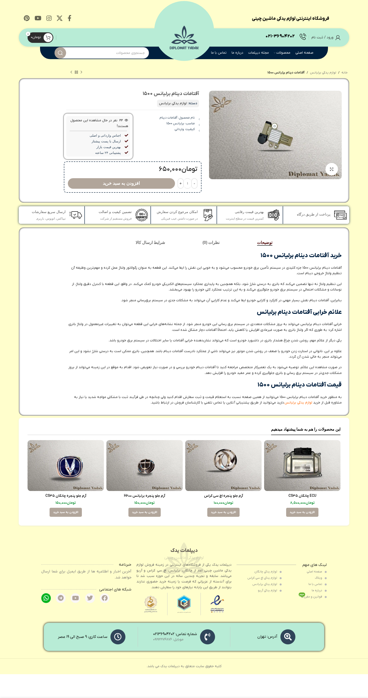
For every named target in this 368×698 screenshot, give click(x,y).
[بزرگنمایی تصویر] (331, 169)
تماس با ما (315, 584)
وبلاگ (319, 578)
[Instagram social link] (49, 19)
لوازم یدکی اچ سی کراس (262, 578)
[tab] (264, 242)
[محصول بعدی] (71, 72)
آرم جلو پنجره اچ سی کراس (223, 495)
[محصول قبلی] (81, 72)
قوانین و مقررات (311, 596)
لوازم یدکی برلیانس (323, 72)
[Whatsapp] (46, 598)
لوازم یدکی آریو (268, 590)
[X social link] (59, 19)
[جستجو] (60, 53)
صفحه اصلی (315, 572)
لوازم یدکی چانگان (266, 572)
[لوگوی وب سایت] (184, 37)
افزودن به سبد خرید (121, 183)
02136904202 (163, 634)
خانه (344, 72)
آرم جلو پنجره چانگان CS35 (65, 495)
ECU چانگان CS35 (302, 495)
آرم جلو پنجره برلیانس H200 (144, 495)
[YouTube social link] (38, 19)
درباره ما (317, 590)
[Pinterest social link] (26, 19)
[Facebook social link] (69, 19)
